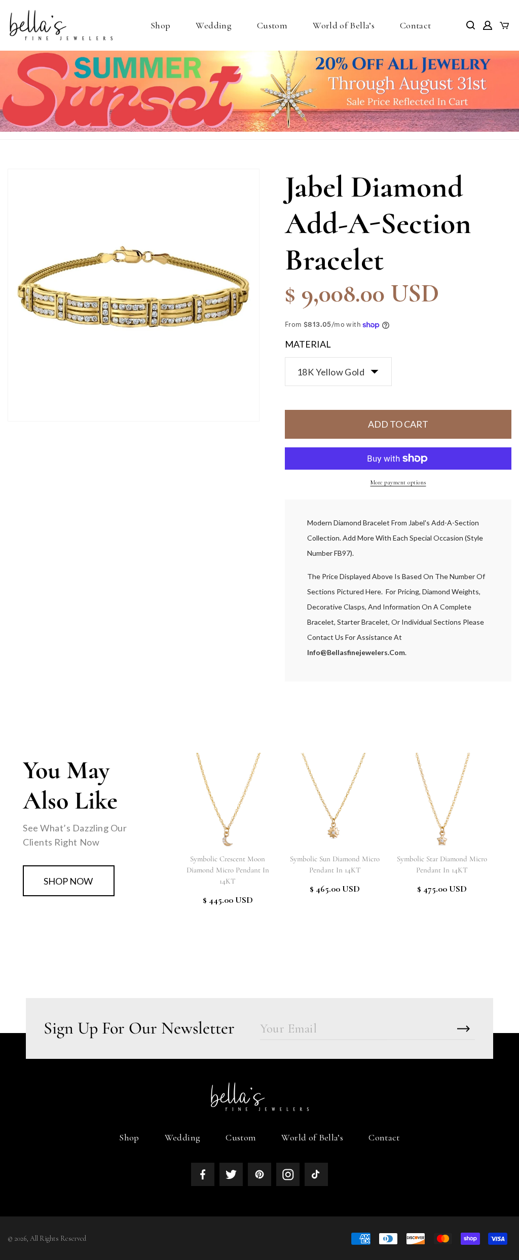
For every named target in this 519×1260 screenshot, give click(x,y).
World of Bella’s (312, 1137)
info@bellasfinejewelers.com (356, 652)
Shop (129, 1137)
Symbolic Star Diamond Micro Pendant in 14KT (442, 864)
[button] (160, 25)
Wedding (183, 1137)
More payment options (398, 482)
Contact (384, 1137)
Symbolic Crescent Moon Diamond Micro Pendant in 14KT (228, 870)
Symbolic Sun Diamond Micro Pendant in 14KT (335, 864)
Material (308, 344)
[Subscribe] (464, 1029)
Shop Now (68, 881)
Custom (241, 1137)
